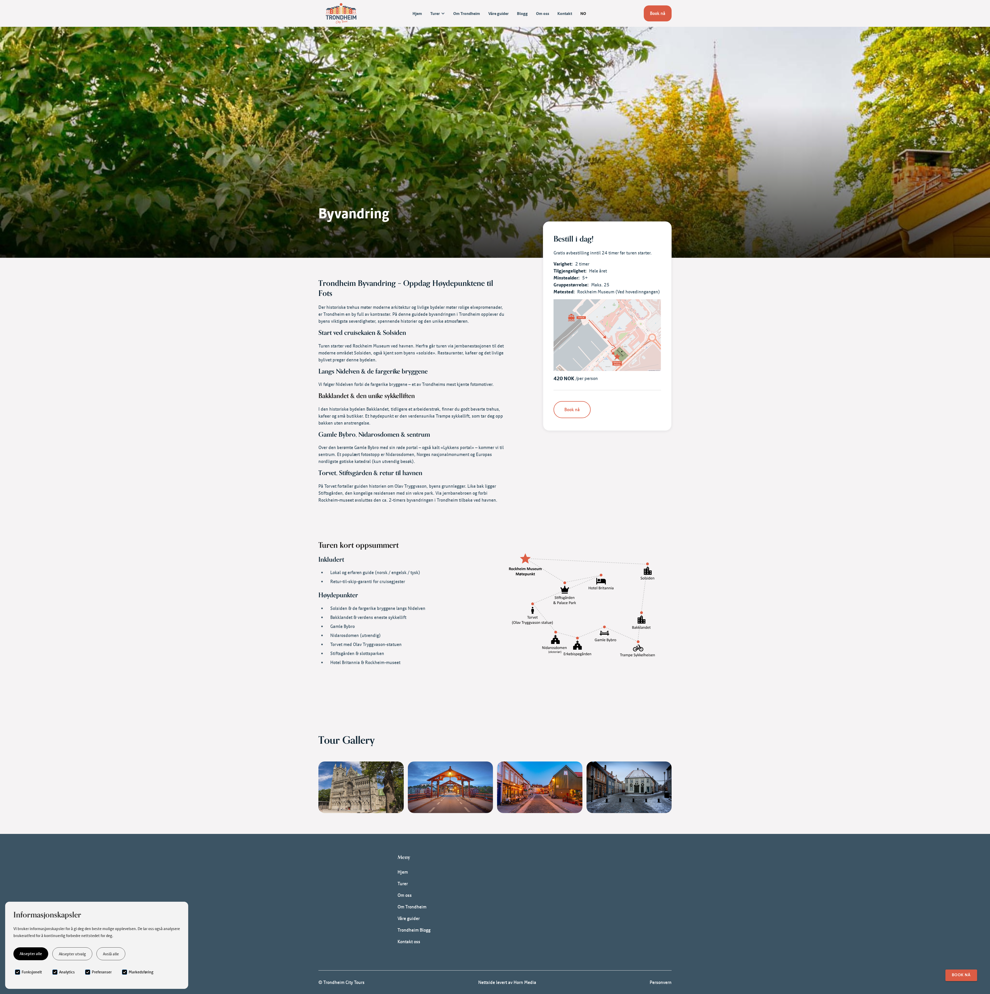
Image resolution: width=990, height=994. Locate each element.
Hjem (417, 13)
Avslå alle (111, 953)
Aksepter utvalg (72, 953)
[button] (437, 13)
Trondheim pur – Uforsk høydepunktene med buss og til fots (587, 893)
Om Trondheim (466, 13)
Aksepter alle (31, 953)
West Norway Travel (548, 916)
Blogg (522, 13)
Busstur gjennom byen (550, 904)
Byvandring (539, 881)
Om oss (542, 13)
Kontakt (564, 13)
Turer (403, 884)
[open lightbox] (607, 335)
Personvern (661, 982)
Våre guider (498, 13)
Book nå (657, 13)
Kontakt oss (409, 942)
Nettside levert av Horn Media (507, 982)
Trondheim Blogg (414, 930)
